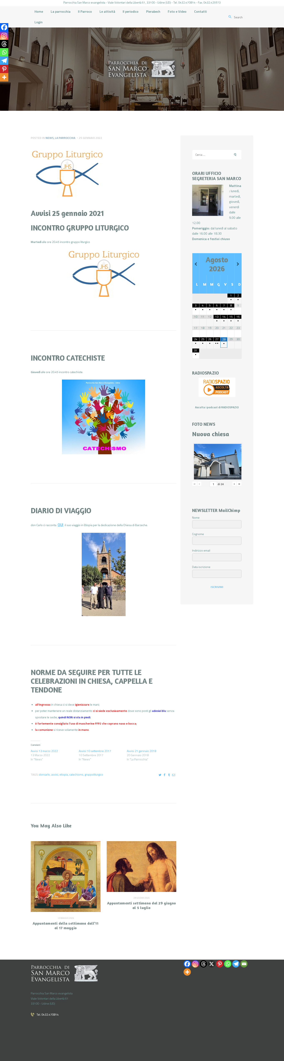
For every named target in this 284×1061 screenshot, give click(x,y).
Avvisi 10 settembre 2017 (95, 751)
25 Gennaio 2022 (90, 138)
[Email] (244, 964)
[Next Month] (238, 264)
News (50, 138)
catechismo (76, 774)
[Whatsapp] (4, 52)
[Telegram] (4, 60)
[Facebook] (4, 27)
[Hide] (1, 85)
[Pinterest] (4, 69)
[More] (4, 77)
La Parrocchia (65, 138)
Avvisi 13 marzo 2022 (44, 751)
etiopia (63, 774)
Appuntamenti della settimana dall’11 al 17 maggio (66, 925)
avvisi (54, 774)
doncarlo (44, 774)
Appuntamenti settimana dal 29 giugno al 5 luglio (141, 905)
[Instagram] (4, 35)
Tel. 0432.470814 (48, 1014)
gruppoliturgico (94, 774)
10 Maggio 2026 (66, 918)
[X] (211, 964)
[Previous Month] (195, 264)
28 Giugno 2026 (141, 897)
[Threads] (4, 44)
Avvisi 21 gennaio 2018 (141, 751)
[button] (103, 275)
